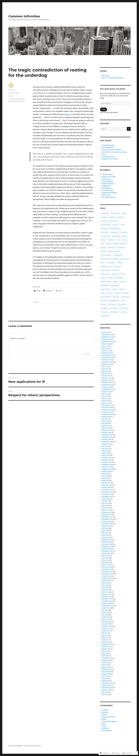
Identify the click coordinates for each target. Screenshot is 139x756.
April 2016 (105, 535)
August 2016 (106, 526)
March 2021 (106, 403)
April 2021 (105, 401)
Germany (111, 247)
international (124, 259)
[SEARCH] (129, 129)
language (104, 266)
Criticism (105, 712)
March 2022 (106, 376)
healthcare (121, 247)
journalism (20, 99)
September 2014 (107, 578)
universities (124, 308)
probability (105, 285)
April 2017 (105, 508)
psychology (115, 285)
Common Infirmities (24, 16)
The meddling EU (108, 147)
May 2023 (105, 348)
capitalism (112, 217)
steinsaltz (11, 90)
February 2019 (107, 458)
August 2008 (106, 674)
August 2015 (106, 553)
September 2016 (107, 524)
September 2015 (107, 551)
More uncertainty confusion (111, 150)
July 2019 (105, 446)
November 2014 (107, 574)
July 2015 (105, 556)
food (102, 243)
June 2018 (105, 476)
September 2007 (107, 688)
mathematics (105, 270)
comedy (104, 221)
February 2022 (107, 378)
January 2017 (106, 515)
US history (113, 312)
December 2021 (107, 382)
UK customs (121, 304)
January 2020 (106, 433)
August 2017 (106, 499)
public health (105, 289)
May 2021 (105, 398)
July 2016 (105, 528)
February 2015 (107, 567)
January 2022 (106, 380)
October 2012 (106, 628)
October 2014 (106, 576)
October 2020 (106, 412)
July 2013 (105, 610)
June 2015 (105, 558)
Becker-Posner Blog (109, 177)
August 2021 (106, 392)
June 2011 (105, 653)
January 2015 (106, 569)
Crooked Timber (107, 181)
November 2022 (107, 357)
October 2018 (106, 467)
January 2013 (106, 624)
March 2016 (106, 537)
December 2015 (107, 544)
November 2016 (107, 519)
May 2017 (105, 505)
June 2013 (105, 612)
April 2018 (105, 480)
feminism (111, 240)
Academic (105, 710)
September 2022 (107, 362)
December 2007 (107, 683)
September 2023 (107, 341)
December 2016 (107, 517)
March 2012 (106, 642)
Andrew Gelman (107, 174)
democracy (105, 228)
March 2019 (106, 455)
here (68, 114)
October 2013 (106, 603)
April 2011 (105, 656)
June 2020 (105, 421)
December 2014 (107, 571)
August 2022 (106, 364)
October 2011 (106, 647)
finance (125, 240)
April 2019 (105, 453)
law (111, 266)
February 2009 (107, 669)
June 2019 (105, 449)
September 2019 (107, 442)
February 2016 (107, 540)
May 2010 (105, 665)
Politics (104, 719)
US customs (20, 101)
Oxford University (107, 278)
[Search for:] (113, 129)
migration (114, 274)
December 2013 (107, 599)
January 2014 (106, 596)
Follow (103, 109)
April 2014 (105, 590)
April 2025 (105, 332)
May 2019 (105, 451)
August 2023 (106, 344)
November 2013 (107, 601)
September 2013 (107, 606)
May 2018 (105, 478)
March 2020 (106, 428)
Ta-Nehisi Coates (108, 190)
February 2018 (107, 485)
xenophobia (105, 316)
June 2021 (105, 396)
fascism (103, 240)
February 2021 (107, 405)
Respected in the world (110, 159)
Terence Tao (106, 195)
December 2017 (107, 489)
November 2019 (107, 437)
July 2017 (105, 501)
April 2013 (105, 617)
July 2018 (105, 474)
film (118, 240)
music (123, 274)
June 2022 (105, 369)
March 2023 (106, 351)
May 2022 (105, 371)
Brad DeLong (106, 179)
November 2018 (107, 464)
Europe (124, 236)
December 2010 (107, 658)
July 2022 (105, 367)
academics (104, 213)
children (121, 217)
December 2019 (107, 435)
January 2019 (106, 460)
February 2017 (107, 512)
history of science (114, 251)
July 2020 (105, 419)
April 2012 (105, 640)
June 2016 (105, 530)
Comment (86, 354)
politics (115, 281)
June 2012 (105, 635)
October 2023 (106, 339)
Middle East (105, 274)
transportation (114, 300)
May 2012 (105, 637)
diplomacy (104, 232)
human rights (106, 255)
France (108, 243)
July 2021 (105, 394)
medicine (116, 270)
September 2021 (107, 389)
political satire (106, 281)
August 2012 (106, 631)
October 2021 (106, 387)
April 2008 (105, 681)
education (124, 232)
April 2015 (105, 562)
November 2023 (107, 337)
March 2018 (106, 483)
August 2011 (106, 649)
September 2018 (107, 469)
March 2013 (106, 619)
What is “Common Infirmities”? (113, 78)
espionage (116, 236)
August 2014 (106, 581)
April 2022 (105, 373)
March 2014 (106, 592)
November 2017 (107, 492)
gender (103, 247)
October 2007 (106, 685)
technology (125, 297)
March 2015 (106, 565)
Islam (103, 262)
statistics (116, 297)
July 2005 (105, 692)
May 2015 (105, 560)
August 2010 (106, 660)
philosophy (119, 278)
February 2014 (107, 594)
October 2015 (106, 549)
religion (122, 289)
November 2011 (107, 644)
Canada (103, 217)
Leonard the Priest (108, 157)
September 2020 (107, 414)
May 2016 (105, 533)
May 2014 (105, 587)
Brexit (124, 213)
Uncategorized (107, 730)
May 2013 (105, 615)
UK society (114, 308)
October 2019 (106, 439)
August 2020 (106, 417)
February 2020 (107, 430)
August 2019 (106, 444)
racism (115, 289)
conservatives (105, 225)
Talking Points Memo (109, 193)
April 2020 (105, 426)
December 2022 (107, 355)
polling (122, 281)
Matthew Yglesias (108, 184)
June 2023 (105, 346)
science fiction (106, 297)
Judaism (120, 262)
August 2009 (106, 667)
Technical (105, 728)
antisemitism (115, 213)
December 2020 (107, 408)
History (104, 715)
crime (122, 225)
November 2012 (107, 626)
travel (124, 300)
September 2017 (107, 496)
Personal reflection (108, 717)
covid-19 (115, 225)
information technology (109, 259)
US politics (123, 312)
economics (12, 99)
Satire (104, 724)
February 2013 (107, 622)
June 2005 (105, 694)
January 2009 (106, 672)
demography (115, 228)
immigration (117, 255)
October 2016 (106, 521)
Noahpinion (106, 186)
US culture (12, 101)
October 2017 (106, 494)
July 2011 (105, 651)
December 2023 (107, 335)
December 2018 (107, 462)
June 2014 (105, 585)
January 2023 (106, 353)
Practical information (109, 721)
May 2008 (105, 678)
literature (118, 266)
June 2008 (105, 676)
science (110, 293)
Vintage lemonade (108, 145)
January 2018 (106, 487)
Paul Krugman (107, 188)
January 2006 (106, 690)
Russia (103, 293)
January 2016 (106, 542)
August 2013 (106, 608)
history (103, 251)
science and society (122, 293)
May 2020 (105, 423)
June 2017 (105, 503)
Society (10, 96)
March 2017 (106, 510)
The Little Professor (109, 197)
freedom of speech (119, 243)
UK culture (111, 304)
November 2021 (107, 385)
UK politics (104, 308)
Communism (113, 221)
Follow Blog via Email (113, 89)
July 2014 (105, 583)
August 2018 (106, 471)
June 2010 (105, 663)
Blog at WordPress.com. (33, 746)
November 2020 (107, 410)
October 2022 (106, 360)
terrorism (104, 300)
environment (105, 236)
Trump (103, 304)
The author (106, 76)
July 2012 (105, 633)
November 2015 (107, 546)
